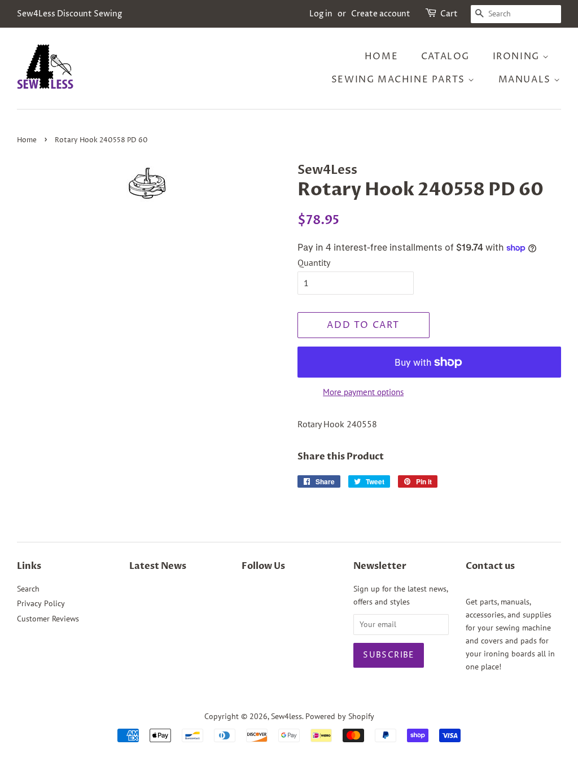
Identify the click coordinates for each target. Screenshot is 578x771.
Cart (449, 13)
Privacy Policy (41, 603)
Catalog (445, 56)
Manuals (526, 79)
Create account (380, 13)
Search (28, 589)
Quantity (313, 262)
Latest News (157, 566)
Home (381, 56)
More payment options (363, 392)
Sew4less (286, 716)
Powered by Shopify (339, 716)
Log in (320, 13)
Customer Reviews (48, 619)
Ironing (518, 56)
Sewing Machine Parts (399, 79)
